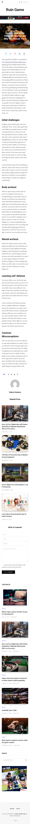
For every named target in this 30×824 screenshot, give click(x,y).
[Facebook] (6, 53)
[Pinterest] (15, 53)
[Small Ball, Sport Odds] (15, 696)
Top (15, 820)
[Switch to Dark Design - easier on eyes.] (19, 2)
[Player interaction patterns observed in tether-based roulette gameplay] (15, 664)
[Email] (24, 53)
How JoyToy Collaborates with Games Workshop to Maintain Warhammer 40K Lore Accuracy (15, 426)
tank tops (15, 227)
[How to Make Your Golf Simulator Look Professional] (15, 473)
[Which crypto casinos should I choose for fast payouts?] (15, 597)
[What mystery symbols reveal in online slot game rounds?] (15, 726)
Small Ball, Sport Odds (9, 710)
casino (4, 608)
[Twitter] (10, 53)
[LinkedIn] (19, 53)
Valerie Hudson (9, 43)
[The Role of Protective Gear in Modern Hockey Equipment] (15, 443)
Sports (15, 28)
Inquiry (12, 808)
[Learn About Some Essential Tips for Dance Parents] (15, 502)
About (18, 808)
